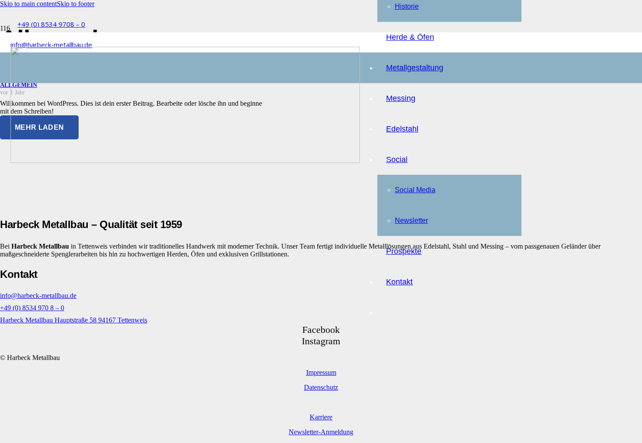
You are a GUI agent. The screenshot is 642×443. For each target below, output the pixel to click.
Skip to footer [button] (75, 3)
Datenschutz (321, 387)
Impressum (321, 372)
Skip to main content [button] (28, 3)
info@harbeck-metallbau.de (38, 295)
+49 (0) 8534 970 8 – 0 (32, 307)
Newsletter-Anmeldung (321, 432)
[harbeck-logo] (185, 160)
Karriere (321, 417)
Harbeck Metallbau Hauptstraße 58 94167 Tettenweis (73, 320)
